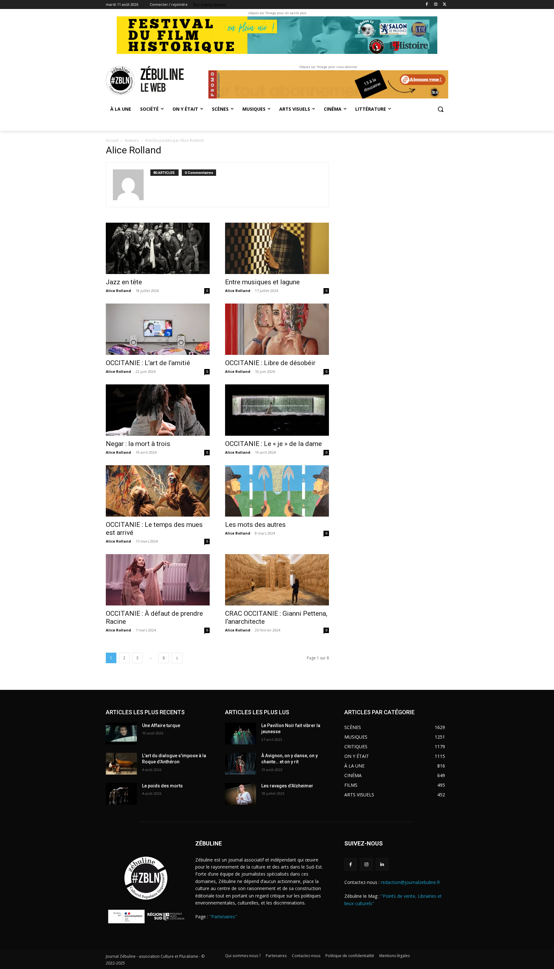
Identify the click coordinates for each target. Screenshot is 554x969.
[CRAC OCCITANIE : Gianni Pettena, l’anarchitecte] (277, 579)
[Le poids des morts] (121, 794)
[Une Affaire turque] (121, 733)
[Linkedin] (382, 864)
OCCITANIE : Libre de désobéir (270, 363)
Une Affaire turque (161, 725)
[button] (440, 109)
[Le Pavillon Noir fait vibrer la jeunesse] (240, 733)
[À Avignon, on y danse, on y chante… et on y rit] (240, 764)
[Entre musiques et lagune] (277, 248)
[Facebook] (427, 4)
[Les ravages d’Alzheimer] (240, 794)
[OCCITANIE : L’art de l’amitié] (158, 329)
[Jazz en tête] (158, 248)
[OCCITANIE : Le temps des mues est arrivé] (158, 491)
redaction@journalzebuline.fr (410, 882)
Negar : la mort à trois (138, 444)
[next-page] (177, 658)
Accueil (112, 140)
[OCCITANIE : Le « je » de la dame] (277, 410)
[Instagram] (435, 4)
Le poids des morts (162, 785)
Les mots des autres (255, 524)
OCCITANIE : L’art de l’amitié (148, 363)
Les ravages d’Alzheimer (287, 785)
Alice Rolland (118, 290)
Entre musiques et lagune (262, 282)
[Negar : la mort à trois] (158, 410)
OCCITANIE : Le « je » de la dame (274, 444)
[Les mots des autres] (277, 491)
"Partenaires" (223, 916)
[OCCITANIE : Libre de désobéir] (277, 329)
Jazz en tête (124, 282)
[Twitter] (444, 4)
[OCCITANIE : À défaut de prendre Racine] (158, 579)
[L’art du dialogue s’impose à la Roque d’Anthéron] (121, 764)
